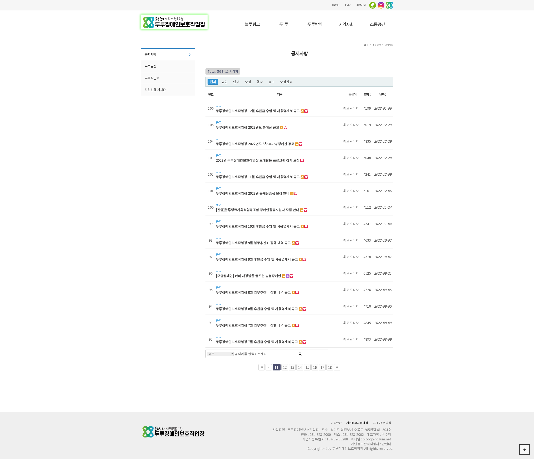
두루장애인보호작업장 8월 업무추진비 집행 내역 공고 (254, 292)
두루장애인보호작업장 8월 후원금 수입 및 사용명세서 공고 (257, 308)
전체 (213, 81)
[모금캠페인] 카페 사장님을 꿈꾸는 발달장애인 (249, 275)
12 (285, 367)
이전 (269, 367)
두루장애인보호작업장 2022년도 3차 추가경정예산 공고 (255, 143)
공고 (271, 81)
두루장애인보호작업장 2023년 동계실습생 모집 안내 (253, 193)
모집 (248, 81)
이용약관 (336, 423)
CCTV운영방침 (382, 423)
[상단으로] (524, 449)
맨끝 (337, 367)
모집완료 (286, 81)
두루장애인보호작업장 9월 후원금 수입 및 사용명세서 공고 (257, 259)
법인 (225, 81)
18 (330, 367)
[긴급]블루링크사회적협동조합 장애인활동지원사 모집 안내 (258, 209)
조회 (366, 94)
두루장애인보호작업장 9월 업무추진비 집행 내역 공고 (254, 242)
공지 (219, 106)
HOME (335, 5)
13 (292, 367)
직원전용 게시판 (155, 89)
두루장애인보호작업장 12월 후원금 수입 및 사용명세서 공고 (258, 110)
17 (322, 367)
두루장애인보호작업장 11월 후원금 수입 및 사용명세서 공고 (258, 176)
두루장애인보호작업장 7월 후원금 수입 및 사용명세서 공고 (257, 341)
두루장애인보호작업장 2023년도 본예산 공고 (248, 127)
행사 (260, 81)
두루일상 (150, 65)
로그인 (347, 5)
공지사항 (150, 54)
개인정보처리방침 (357, 423)
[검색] (300, 354)
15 (307, 367)
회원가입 (361, 5)
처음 (261, 367)
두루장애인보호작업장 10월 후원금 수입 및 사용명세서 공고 (258, 226)
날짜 (382, 94)
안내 (236, 81)
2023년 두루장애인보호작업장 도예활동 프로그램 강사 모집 (258, 160)
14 (300, 367)
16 (315, 367)
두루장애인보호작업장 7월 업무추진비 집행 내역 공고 (254, 325)
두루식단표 (152, 77)
